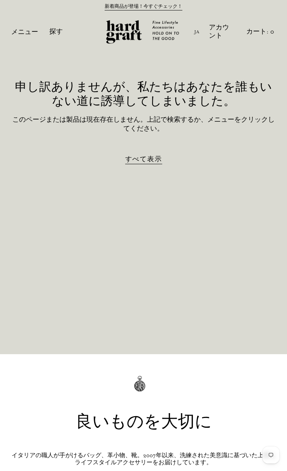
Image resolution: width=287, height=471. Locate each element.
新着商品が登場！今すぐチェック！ (143, 6)
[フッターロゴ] (143, 389)
